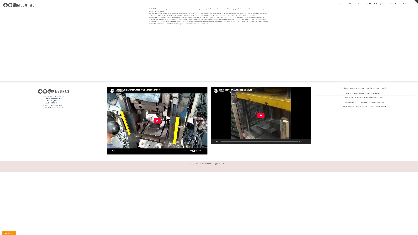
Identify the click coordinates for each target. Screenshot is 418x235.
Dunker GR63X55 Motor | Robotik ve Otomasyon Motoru (364, 98)
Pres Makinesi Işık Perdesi (220, 33)
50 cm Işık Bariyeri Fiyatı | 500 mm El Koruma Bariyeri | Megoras (364, 107)
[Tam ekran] (308, 141)
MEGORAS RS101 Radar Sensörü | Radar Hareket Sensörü (364, 102)
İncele (213, 47)
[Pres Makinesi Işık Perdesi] (177, 33)
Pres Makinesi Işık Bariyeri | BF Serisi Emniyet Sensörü (364, 93)
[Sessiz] (305, 141)
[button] (411, 4)
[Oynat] (213, 141)
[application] (261, 115)
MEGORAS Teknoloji (378, 88)
